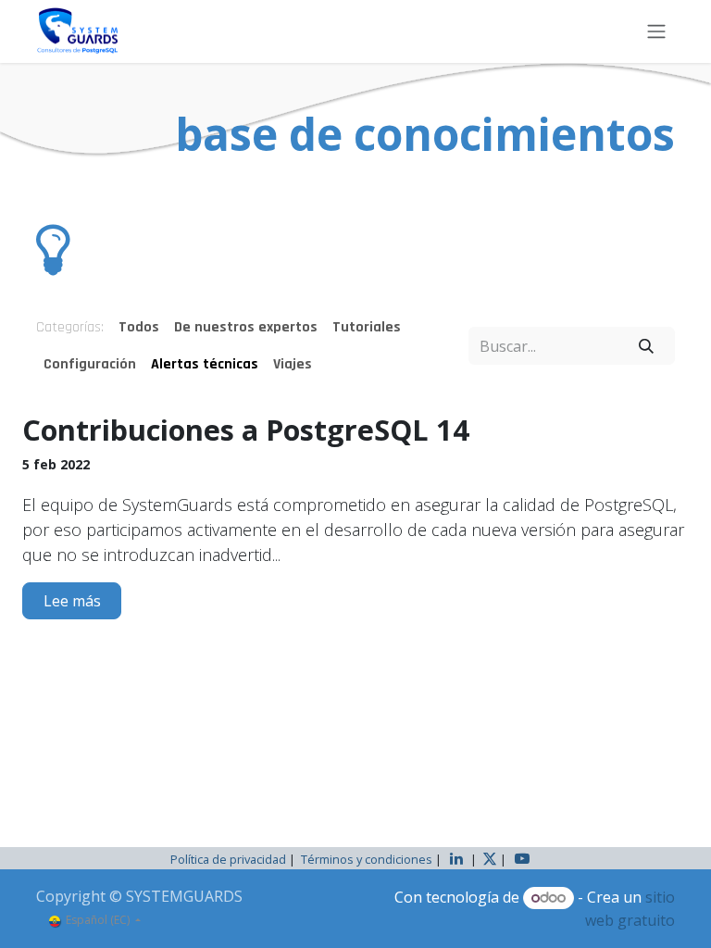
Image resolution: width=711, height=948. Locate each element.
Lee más (72, 601)
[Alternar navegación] (656, 31)
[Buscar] (646, 345)
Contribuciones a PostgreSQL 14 (245, 430)
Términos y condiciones (366, 859)
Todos (138, 327)
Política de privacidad (228, 859)
